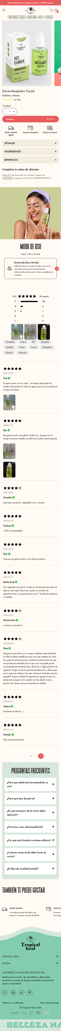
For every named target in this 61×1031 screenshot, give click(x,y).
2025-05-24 (8, 549)
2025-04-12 (8, 701)
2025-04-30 (8, 615)
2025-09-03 (8, 492)
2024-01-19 (8, 425)
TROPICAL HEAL (10, 956)
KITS (41, 17)
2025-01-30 (8, 729)
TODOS (49, 17)
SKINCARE (32, 17)
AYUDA (6, 963)
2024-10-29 (8, 373)
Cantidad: (6, 105)
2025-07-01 (8, 520)
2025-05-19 (8, 577)
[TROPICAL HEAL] (30, 943)
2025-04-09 (8, 643)
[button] (3, 10)
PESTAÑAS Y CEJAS (17, 17)
